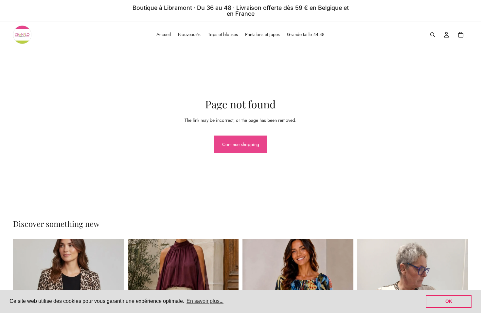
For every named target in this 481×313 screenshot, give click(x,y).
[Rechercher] (432, 35)
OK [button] (448, 301)
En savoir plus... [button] (205, 301)
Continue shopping (240, 144)
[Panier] (461, 35)
